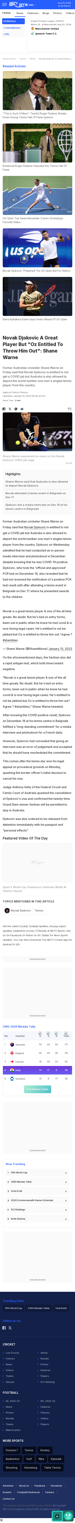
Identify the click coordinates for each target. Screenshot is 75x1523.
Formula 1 (12, 1450)
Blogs (46, 13)
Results (45, 1358)
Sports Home (9, 58)
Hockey (45, 1450)
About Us (24, 1485)
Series (44, 1352)
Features (33, 13)
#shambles (10, 640)
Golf (29, 1458)
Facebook (16, 935)
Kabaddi (56, 1458)
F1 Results (41, 930)
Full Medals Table (37, 1089)
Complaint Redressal (28, 1492)
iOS (18, 944)
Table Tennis (52, 1467)
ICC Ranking (48, 1381)
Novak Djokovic (35, 527)
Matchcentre (13, 1430)
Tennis (6, 13)
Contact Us (9, 1498)
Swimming (30, 1467)
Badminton (12, 1458)
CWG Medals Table (21, 1181)
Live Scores (12, 1352)
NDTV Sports (57, 930)
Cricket (23, 926)
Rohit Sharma (18, 1218)
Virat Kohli (16, 1191)
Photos (57, 13)
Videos (10, 1370)
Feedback (39, 1485)
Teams (9, 1375)
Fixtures (10, 1358)
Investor (7, 1492)
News (20, 13)
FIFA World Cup (19, 1172)
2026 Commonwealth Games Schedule (32, 1200)
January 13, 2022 (60, 649)
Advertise (8, 1485)
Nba (41, 1458)
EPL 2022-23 (48, 1400)
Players (45, 1375)
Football (34, 926)
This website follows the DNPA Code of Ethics (28, 1505)
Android (7, 944)
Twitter (45, 935)
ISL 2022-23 (13, 1400)
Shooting (11, 1467)
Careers (49, 1492)
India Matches (12, 27)
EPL (7, 34)
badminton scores (23, 930)
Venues (10, 1381)
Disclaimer (56, 1485)
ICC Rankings (18, 1209)
